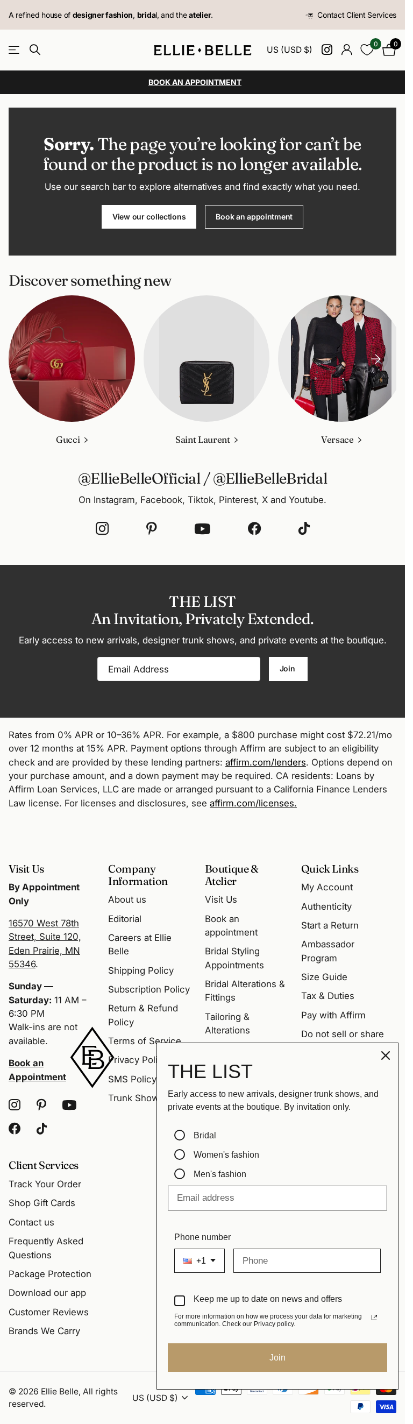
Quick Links (330, 868)
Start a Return (330, 925)
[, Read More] (326, 50)
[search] (35, 50)
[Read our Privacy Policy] (374, 1317)
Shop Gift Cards (42, 1203)
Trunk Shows (136, 1098)
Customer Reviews (49, 1311)
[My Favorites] (367, 50)
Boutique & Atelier (232, 874)
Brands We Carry (44, 1331)
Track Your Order (45, 1184)
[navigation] (375, 357)
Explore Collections (15, 50)
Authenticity (326, 906)
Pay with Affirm (333, 1014)
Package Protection (50, 1273)
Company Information (138, 874)
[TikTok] (304, 526)
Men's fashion (220, 1174)
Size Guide (324, 977)
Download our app (47, 1292)
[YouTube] (202, 526)
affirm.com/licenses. (253, 800)
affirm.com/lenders (265, 759)
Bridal (205, 1135)
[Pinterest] (151, 526)
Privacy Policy (138, 1059)
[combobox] (199, 1261)
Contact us (31, 1221)
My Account (327, 887)
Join (288, 665)
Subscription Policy (149, 989)
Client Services (44, 1165)
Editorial (124, 918)
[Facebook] (254, 526)
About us (127, 899)
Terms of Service (144, 1041)
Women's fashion (226, 1154)
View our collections (149, 216)
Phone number (202, 1237)
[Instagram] (102, 526)
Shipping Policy (141, 970)
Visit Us (221, 899)
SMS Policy (132, 1078)
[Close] (385, 1055)
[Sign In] (346, 50)
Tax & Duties (327, 995)
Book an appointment (254, 216)
